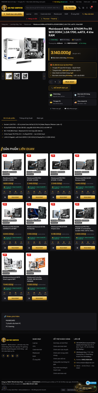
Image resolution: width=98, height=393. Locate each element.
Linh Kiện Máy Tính (16, 24)
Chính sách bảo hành (60, 346)
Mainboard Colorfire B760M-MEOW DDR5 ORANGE (34, 279)
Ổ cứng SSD (75, 14)
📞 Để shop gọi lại (59, 88)
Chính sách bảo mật (59, 373)
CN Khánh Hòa (81, 352)
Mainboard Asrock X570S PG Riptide (36, 228)
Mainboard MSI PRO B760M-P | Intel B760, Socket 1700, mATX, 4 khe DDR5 (84, 229)
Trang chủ (5, 24)
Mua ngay (69, 82)
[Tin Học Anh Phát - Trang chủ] (12, 7)
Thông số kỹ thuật (26, 118)
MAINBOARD (10, 320)
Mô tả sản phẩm (9, 118)
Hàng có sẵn (32, 19)
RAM (66, 14)
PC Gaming (10, 326)
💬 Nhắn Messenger (71, 108)
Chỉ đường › (80, 349)
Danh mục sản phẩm (14, 14)
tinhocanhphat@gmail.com (85, 363)
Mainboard (58, 14)
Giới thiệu (79, 2)
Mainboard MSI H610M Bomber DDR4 (83, 179)
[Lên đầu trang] (4, 388)
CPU (36, 14)
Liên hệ (94, 2)
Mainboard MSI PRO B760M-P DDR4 (58, 179)
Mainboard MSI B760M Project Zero (59, 228)
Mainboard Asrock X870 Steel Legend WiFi (11, 278)
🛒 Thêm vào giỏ (55, 108)
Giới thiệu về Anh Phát (60, 343)
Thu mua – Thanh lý (50, 19)
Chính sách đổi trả (59, 359)
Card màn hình (46, 14)
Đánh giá (40, 118)
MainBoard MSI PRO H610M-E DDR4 (10, 179)
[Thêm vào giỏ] (5, 197)
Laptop (28, 14)
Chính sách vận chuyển (60, 349)
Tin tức (72, 2)
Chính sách (87, 2)
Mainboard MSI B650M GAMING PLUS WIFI (11, 228)
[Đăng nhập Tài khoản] (87, 7)
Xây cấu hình (89, 14)
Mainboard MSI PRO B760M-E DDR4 (34, 179)
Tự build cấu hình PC (13, 323)
